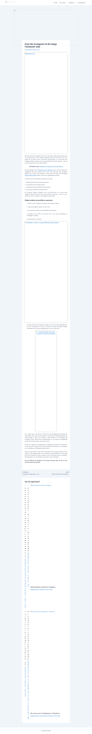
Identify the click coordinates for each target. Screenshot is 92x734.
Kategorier (71, 2)
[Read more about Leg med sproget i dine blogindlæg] (28, 611)
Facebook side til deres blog (45, 170)
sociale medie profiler (30, 175)
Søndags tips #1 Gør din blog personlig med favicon (25, 522)
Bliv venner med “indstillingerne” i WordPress (45, 713)
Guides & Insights (43, 715)
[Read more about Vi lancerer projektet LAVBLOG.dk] (25, 611)
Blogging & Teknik (35, 589)
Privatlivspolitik (81, 2)
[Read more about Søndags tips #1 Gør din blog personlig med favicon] (25, 485)
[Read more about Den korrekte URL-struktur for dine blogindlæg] (28, 485)
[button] (66, 2)
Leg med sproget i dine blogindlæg (28, 637)
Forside (55, 2)
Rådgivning (28, 689)
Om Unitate (62, 2)
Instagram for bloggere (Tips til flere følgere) (51, 166)
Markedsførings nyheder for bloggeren (43, 587)
